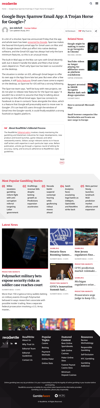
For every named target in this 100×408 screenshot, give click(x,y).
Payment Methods (46, 353)
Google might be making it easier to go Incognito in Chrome (76, 48)
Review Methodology (87, 341)
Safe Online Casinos (66, 352)
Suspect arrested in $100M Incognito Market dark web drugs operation (77, 89)
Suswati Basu (8, 290)
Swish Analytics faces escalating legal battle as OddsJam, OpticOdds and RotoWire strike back (71, 198)
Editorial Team (29, 348)
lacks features (24, 80)
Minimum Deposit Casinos (68, 373)
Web (62, 163)
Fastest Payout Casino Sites (68, 366)
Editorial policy (24, 132)
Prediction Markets (11, 272)
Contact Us (27, 360)
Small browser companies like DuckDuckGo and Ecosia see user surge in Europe (83, 117)
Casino (45, 343)
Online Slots (47, 363)
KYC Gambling (87, 358)
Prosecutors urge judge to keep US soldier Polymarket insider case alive (86, 300)
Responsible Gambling (86, 349)
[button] (91, 3)
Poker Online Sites (67, 359)
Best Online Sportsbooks (67, 344)
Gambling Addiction (85, 364)
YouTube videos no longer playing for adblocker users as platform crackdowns (76, 68)
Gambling (54, 248)
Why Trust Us (28, 344)
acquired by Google (37, 42)
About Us (26, 340)
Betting (45, 347)
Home (4, 9)
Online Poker (48, 359)
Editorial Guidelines (27, 354)
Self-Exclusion (87, 354)
